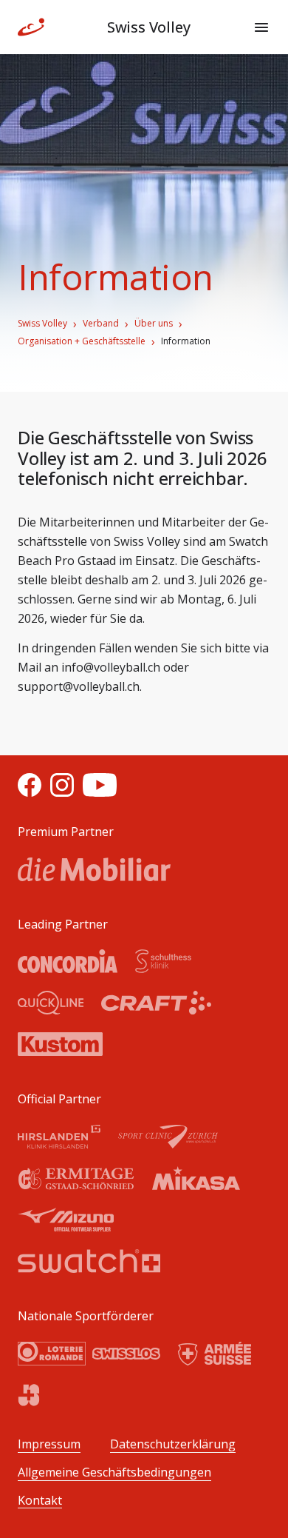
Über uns (153, 324)
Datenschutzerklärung (173, 1444)
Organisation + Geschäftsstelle (81, 341)
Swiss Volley (42, 324)
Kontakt (40, 1500)
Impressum (49, 1444)
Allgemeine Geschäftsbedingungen (114, 1472)
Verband (101, 324)
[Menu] (261, 27)
